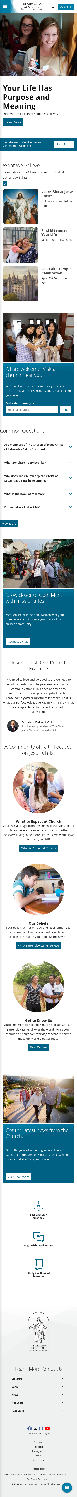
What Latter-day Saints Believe (38, 945)
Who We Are (38, 1047)
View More (9, 523)
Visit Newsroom (18, 1177)
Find (65, 409)
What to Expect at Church (38, 848)
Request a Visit (18, 641)
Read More (64, 144)
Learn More (13, 122)
